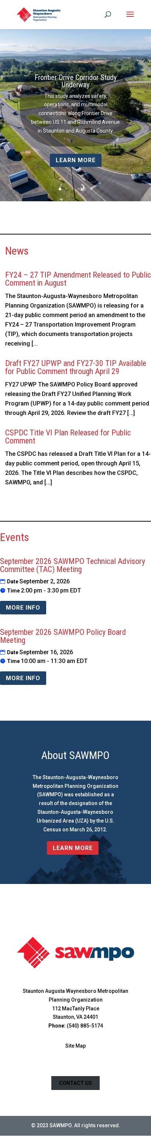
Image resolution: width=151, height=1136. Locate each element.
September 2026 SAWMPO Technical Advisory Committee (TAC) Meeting (72, 565)
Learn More (76, 160)
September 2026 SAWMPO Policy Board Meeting (63, 636)
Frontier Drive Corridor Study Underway (75, 81)
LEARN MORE (73, 848)
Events (14, 537)
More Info (23, 607)
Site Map (75, 1046)
